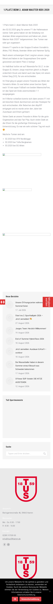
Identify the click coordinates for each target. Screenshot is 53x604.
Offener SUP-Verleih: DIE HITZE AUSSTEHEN (28, 380)
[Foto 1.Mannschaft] (21, 410)
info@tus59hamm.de (12, 539)
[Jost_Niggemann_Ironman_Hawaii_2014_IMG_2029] (31, 420)
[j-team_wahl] (21, 420)
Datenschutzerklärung (30, 599)
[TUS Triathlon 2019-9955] (11, 410)
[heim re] (40, 430)
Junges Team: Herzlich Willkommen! (30, 328)
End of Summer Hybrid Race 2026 (29, 339)
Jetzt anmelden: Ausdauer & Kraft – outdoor (30, 351)
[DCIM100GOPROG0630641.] (40, 420)
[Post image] (10, 305)
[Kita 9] (31, 430)
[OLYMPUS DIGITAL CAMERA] (31, 410)
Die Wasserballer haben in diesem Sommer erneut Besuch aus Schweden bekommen (29, 365)
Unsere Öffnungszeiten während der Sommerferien (30, 304)
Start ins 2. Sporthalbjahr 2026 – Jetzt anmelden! (29, 317)
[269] (11, 430)
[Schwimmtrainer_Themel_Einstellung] (11, 420)
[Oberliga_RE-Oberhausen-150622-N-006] (21, 430)
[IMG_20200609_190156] (40, 410)
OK (15, 599)
